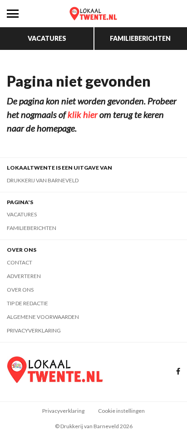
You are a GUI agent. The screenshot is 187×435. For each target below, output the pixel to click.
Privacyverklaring (34, 330)
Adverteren (24, 276)
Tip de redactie (27, 303)
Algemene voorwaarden (43, 316)
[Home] (93, 13)
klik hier (83, 114)
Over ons (20, 289)
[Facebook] (178, 372)
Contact (19, 262)
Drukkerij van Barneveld (43, 180)
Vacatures (47, 38)
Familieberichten (140, 38)
